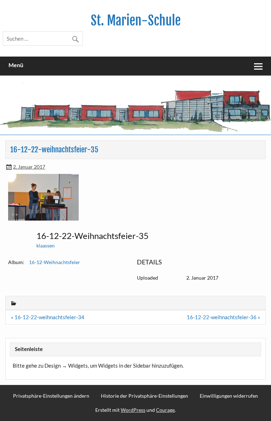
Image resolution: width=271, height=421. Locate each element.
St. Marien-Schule (136, 20)
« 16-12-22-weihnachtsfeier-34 (47, 317)
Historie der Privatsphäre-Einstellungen (144, 395)
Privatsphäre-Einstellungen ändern (51, 395)
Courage (165, 410)
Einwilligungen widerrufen (229, 395)
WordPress (133, 410)
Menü (15, 65)
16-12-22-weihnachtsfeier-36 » (223, 317)
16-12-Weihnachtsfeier (54, 262)
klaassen (45, 245)
